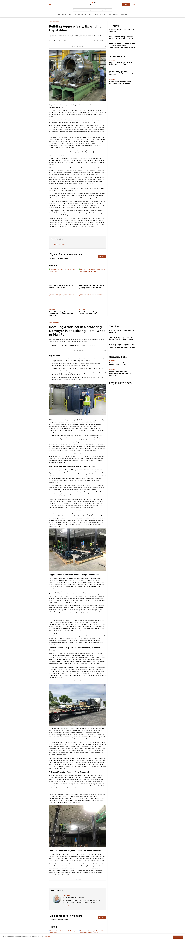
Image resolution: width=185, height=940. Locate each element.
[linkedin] (75, 46)
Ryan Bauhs (52, 345)
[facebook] (72, 46)
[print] (105, 46)
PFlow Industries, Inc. (70, 345)
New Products (62, 14)
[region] (92, 937)
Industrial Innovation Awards (77, 14)
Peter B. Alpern (53, 41)
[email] (82, 46)
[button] (50, 4)
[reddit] (80, 46)
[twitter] (77, 46)
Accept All (178, 937)
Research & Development (120, 14)
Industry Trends (93, 14)
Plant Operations (105, 14)
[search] (53, 4)
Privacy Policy (47, 936)
